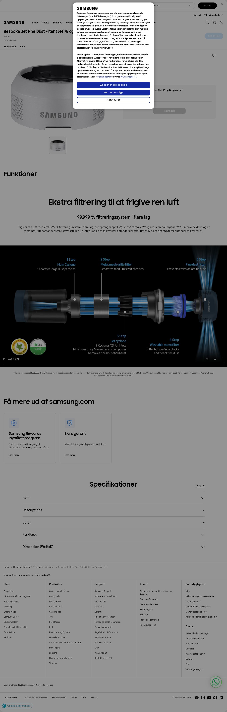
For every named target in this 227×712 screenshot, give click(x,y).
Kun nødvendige (113, 92)
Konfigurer (113, 100)
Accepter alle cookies (113, 85)
